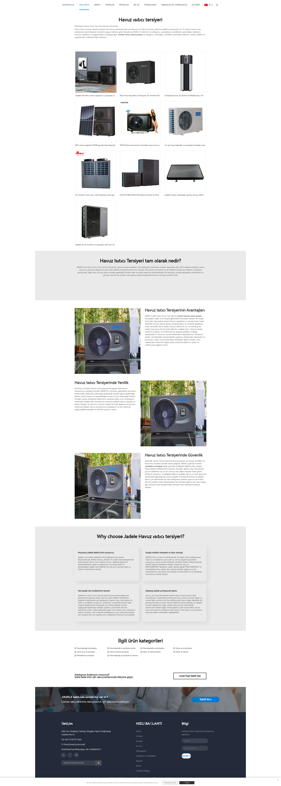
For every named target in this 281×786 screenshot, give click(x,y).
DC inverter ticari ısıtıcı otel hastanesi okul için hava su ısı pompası (103, 195)
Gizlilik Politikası (143, 771)
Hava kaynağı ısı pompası (87, 648)
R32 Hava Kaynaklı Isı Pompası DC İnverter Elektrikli (142, 95)
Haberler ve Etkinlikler (174, 5)
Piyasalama (150, 5)
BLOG (138, 766)
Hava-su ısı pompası (184, 648)
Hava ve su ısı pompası (86, 652)
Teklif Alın (205, 699)
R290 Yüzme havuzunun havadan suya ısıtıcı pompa (142, 145)
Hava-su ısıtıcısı (182, 652)
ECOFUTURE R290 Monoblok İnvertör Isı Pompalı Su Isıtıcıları (146, 195)
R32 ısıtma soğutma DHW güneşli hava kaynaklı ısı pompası (100, 145)
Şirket (97, 5)
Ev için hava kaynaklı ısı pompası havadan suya (185, 145)
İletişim (196, 5)
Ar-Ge (136, 5)
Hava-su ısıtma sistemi (152, 652)
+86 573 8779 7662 (72, 739)
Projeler (124, 5)
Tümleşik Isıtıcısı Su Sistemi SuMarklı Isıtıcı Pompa (185, 95)
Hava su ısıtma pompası (119, 652)
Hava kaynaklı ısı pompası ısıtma (122, 648)
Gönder (185, 756)
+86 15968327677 (93, 749)
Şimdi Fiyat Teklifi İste (190, 676)
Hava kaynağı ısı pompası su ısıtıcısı (124, 655)
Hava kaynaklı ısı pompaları (153, 648)
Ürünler (109, 5)
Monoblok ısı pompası (85, 655)
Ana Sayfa (84, 5)
